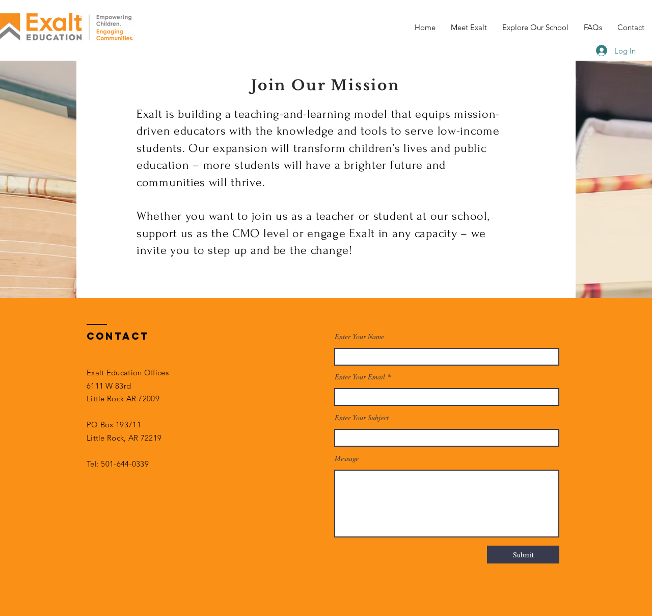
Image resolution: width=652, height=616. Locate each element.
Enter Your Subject (362, 417)
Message (347, 458)
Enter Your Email (360, 376)
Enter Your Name (359, 336)
